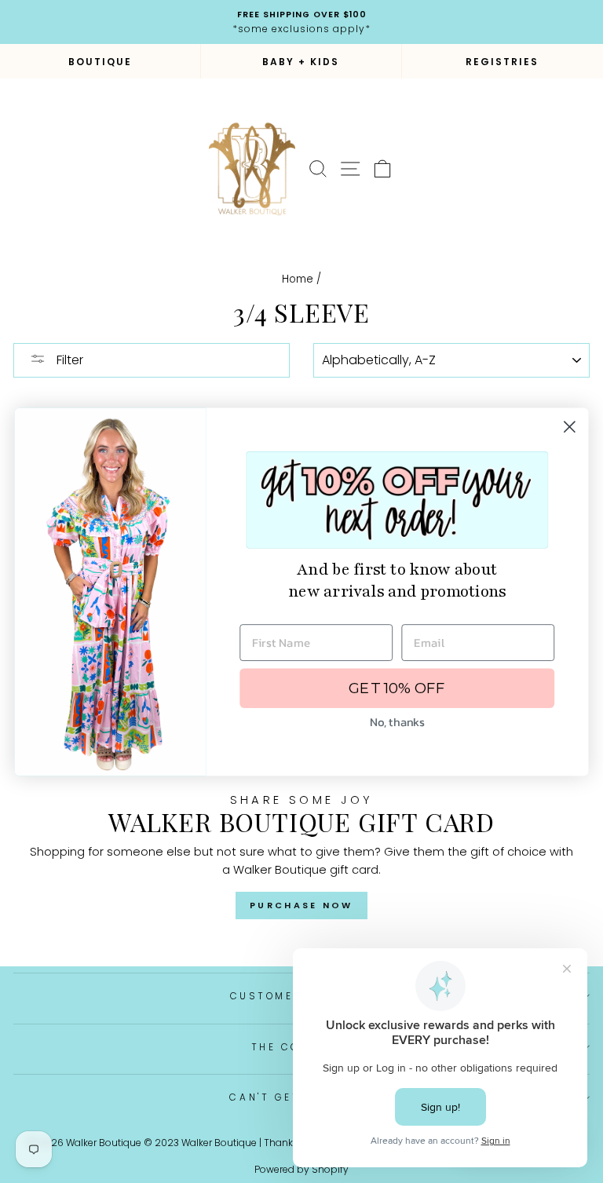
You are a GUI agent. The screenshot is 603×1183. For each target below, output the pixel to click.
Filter (68, 360)
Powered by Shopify (301, 1169)
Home (297, 279)
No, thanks (397, 721)
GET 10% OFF (397, 687)
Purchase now (301, 905)
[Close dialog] (570, 427)
